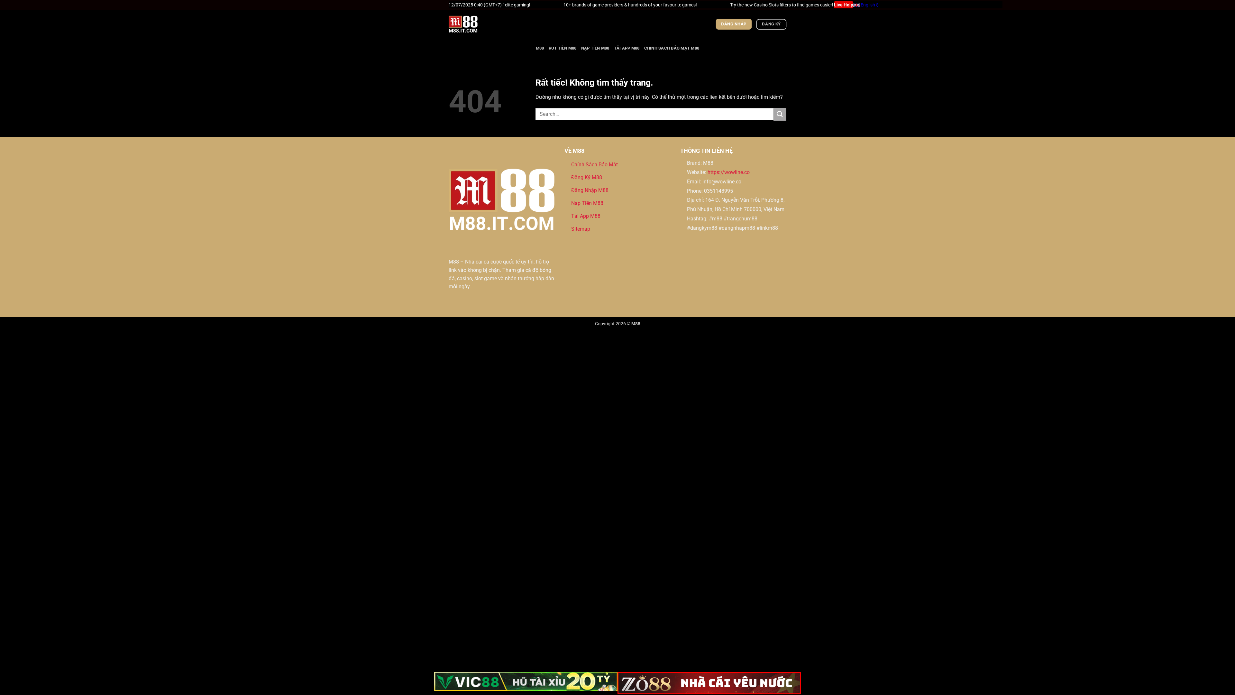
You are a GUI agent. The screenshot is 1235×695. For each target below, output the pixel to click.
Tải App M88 (627, 48)
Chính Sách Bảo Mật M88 (672, 48)
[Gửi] (779, 114)
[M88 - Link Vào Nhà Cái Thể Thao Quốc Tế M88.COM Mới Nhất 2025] (481, 24)
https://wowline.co (729, 172)
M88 (540, 48)
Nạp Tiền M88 (595, 48)
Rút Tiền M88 (563, 48)
